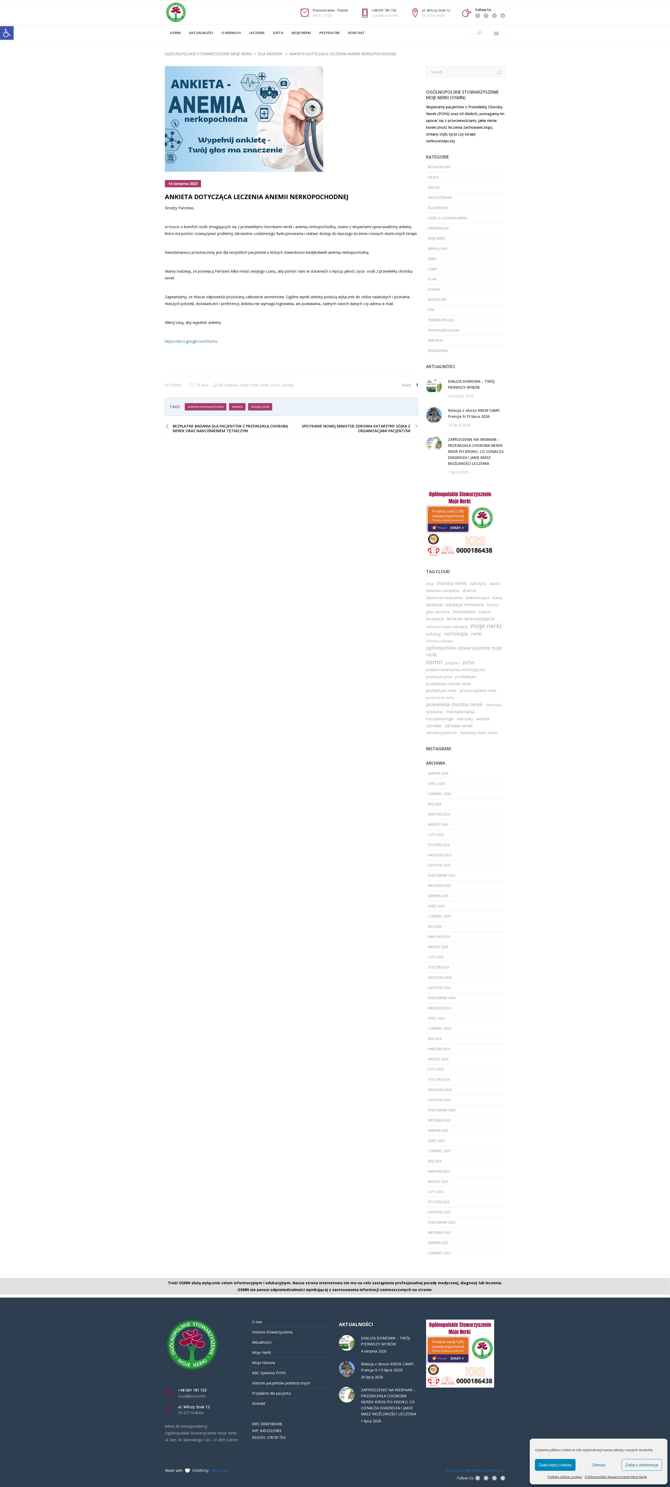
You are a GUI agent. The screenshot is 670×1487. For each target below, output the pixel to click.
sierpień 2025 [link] (438, 896)
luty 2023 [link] (436, 1192)
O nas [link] (257, 1321)
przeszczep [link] (437, 299)
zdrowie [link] (434, 726)
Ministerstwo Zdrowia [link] (446, 626)
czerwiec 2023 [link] (439, 1151)
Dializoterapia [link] (440, 197)
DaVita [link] (494, 583)
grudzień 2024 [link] (440, 977)
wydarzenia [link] (438, 350)
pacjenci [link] (452, 662)
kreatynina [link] (435, 618)
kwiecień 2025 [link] (439, 936)
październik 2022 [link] (441, 1222)
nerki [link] (264, 384)
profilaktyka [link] (465, 676)
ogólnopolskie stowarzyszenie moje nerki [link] (464, 651)
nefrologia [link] (437, 248)
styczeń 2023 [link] (438, 1202)
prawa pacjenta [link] (439, 676)
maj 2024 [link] (435, 1039)
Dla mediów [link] (270, 53)
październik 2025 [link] (441, 875)
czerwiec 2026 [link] (439, 794)
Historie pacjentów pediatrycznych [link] (281, 1383)
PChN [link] (432, 279)
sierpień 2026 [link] (438, 773)
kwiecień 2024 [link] (439, 1049)
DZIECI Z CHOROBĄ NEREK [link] (447, 218)
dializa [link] (434, 187)
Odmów (598, 1465)
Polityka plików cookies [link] (565, 1477)
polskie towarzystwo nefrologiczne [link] (455, 669)
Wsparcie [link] (435, 340)
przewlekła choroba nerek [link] (454, 704)
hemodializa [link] (438, 228)
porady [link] (288, 384)
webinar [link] (483, 718)
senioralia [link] (493, 704)
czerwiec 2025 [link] (439, 916)
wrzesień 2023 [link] (439, 1120)
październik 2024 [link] (441, 998)
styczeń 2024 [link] (438, 1079)
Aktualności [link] (261, 1342)
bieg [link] (429, 583)
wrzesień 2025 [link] (439, 885)
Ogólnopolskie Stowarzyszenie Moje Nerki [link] (616, 1477)
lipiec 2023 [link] (436, 1141)
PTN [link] (431, 310)
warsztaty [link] (465, 718)
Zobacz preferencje (641, 1465)
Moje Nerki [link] (261, 1352)
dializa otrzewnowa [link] (444, 597)
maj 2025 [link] (435, 926)
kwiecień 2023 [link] (439, 1171)
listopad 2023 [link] (439, 1100)
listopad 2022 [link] (439, 1212)
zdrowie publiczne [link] (441, 732)
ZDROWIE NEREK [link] (459, 726)
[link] (7, 33)
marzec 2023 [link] (438, 1181)
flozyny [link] (493, 604)
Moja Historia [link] (263, 1362)
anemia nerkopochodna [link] (206, 406)
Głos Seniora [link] (437, 611)
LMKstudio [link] (219, 1470)
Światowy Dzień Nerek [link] (478, 732)
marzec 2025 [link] (438, 947)
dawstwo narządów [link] (442, 590)
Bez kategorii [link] (439, 167)
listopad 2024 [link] (439, 987)
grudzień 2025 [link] (440, 855)
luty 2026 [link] (436, 834)
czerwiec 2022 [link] (439, 1253)
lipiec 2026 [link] (436, 783)
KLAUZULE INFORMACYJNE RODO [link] (475, 1470)
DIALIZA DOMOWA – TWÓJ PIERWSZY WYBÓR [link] (471, 384)
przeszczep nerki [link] (440, 697)
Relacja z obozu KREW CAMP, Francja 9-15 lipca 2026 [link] (474, 413)
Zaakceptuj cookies (555, 1465)
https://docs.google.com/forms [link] (191, 341)
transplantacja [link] (441, 320)
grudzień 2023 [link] (440, 1090)
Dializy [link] (497, 597)
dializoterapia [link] (477, 597)
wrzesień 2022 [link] (439, 1232)
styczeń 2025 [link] (438, 967)
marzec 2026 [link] (438, 824)
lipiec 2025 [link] (436, 906)
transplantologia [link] (443, 330)
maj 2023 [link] (435, 1161)
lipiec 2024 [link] (436, 1018)
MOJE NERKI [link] (249, 384)
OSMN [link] (175, 384)
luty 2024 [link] (436, 1069)
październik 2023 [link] (441, 1110)
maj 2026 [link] (435, 804)
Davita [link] (433, 177)
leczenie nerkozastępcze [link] (471, 619)
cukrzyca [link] (478, 583)
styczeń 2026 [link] (438, 845)
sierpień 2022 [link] (438, 1243)
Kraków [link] (484, 612)
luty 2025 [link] (436, 957)
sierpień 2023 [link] (438, 1130)
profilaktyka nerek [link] (441, 690)
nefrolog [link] (433, 634)
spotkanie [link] (434, 711)
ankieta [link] (237, 406)
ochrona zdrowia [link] (439, 641)
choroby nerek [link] (451, 583)
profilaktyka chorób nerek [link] (448, 683)
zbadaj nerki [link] (260, 406)
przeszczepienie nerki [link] (478, 690)
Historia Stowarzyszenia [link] (272, 1332)
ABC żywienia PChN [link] (269, 1372)
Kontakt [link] (258, 1403)
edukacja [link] (434, 604)
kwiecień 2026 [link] (439, 814)
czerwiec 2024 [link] (439, 1028)
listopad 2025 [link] (439, 865)
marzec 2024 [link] (438, 1059)
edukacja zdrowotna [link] (465, 604)
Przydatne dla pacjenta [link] (271, 1393)
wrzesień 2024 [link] (439, 1008)
